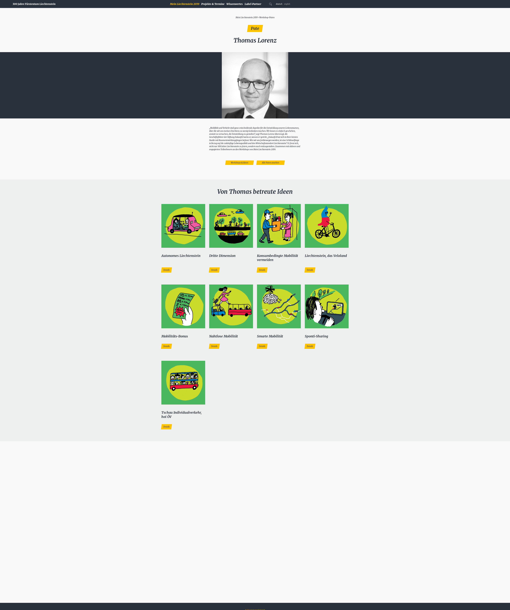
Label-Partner (253, 4)
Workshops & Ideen (239, 162)
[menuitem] (185, 4)
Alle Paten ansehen (270, 162)
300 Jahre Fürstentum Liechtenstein (34, 4)
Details (166, 270)
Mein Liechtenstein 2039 (184, 4)
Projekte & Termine (212, 4)
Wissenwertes (234, 4)
